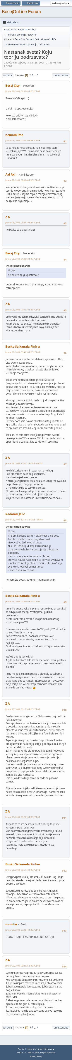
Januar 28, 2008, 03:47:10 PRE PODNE (22, 222)
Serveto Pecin (33, 39)
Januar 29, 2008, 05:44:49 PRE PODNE (22, 601)
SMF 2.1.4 (21, 1053)
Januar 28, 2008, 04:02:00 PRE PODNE (22, 258)
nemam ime (14, 135)
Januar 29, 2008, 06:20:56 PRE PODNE (22, 817)
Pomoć (21, 1048)
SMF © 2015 (33, 1053)
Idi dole (7, 75)
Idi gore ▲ (49, 1048)
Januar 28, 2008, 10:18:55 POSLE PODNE (24, 519)
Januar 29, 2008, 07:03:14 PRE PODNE (22, 929)
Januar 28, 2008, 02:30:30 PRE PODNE (22, 140)
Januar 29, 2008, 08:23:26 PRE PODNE (22, 965)
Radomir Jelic (15, 514)
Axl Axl (10, 174)
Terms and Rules (34, 1048)
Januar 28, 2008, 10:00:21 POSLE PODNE (24, 463)
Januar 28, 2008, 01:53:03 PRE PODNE (22, 91)
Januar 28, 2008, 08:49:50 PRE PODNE (22, 352)
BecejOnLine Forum (21, 11)
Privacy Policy (36, 1056)
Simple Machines (47, 1053)
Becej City (20, 39)
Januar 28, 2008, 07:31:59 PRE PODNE (22, 309)
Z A (7, 217)
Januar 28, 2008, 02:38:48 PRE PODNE (22, 180)
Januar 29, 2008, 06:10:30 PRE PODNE (22, 709)
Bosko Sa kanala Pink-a (22, 346)
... (35, 75)
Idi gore (7, 1027)
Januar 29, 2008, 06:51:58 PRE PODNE (22, 869)
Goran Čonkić (48, 39)
